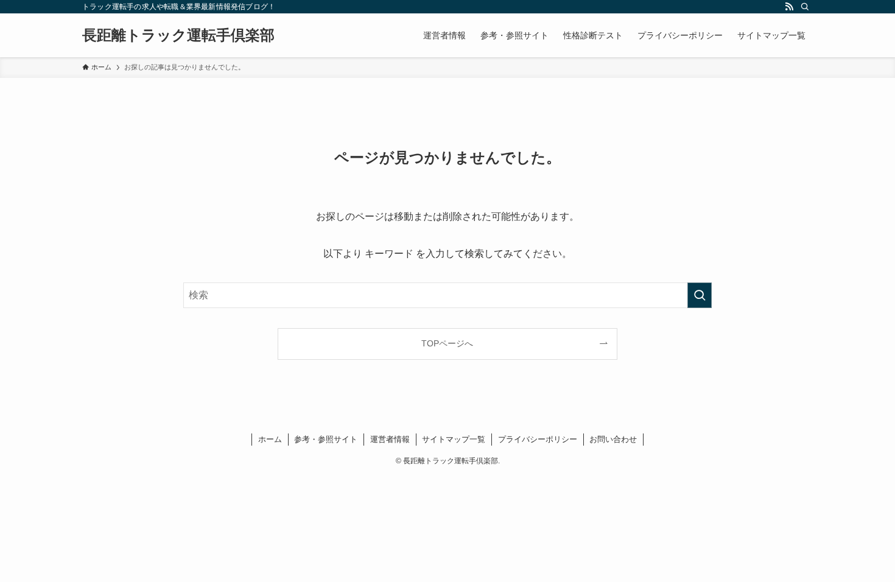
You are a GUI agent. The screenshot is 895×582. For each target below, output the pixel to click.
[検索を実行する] (699, 295)
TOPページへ (447, 343)
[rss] (789, 6)
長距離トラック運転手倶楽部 (178, 35)
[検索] (805, 6)
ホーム (270, 439)
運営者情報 (390, 439)
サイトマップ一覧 (453, 439)
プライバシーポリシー (537, 439)
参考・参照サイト (325, 439)
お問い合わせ (613, 439)
